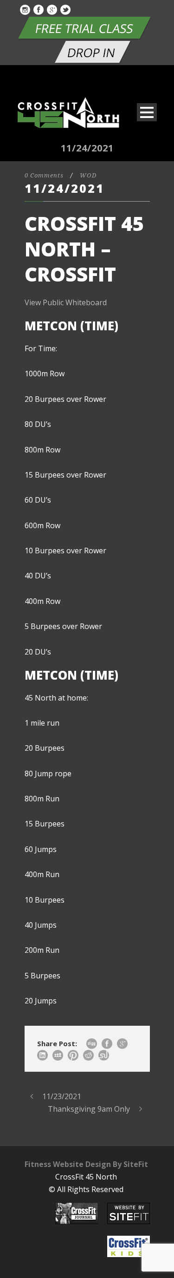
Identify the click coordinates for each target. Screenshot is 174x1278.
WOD (88, 175)
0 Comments (44, 175)
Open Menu (147, 112)
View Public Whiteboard (66, 302)
